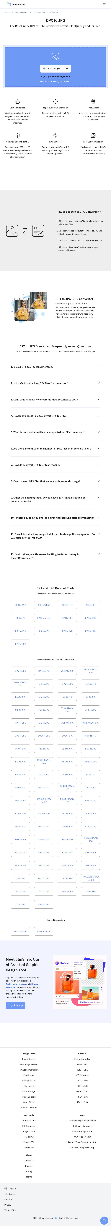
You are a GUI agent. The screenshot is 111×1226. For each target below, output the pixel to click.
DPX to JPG (54, 12)
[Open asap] (104, 1221)
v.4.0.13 (56, 1218)
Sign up (60, 81)
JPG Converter (39, 12)
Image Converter (21, 12)
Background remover (16, 984)
